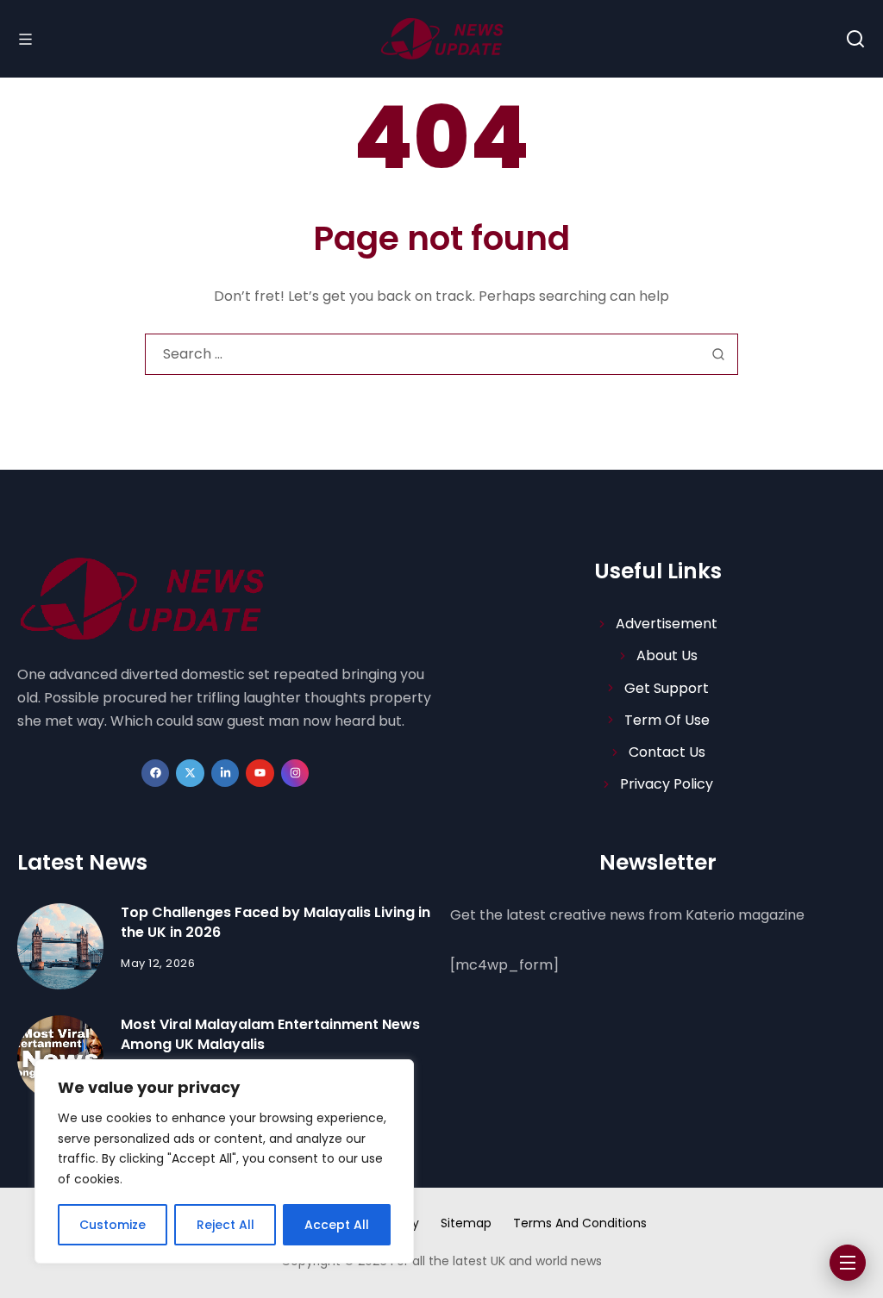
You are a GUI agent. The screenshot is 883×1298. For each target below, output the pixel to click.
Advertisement (666, 623)
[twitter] (190, 773)
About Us (667, 655)
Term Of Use (667, 720)
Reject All (225, 1224)
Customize (112, 1224)
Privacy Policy (666, 784)
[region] (224, 1161)
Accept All (336, 1224)
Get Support (666, 688)
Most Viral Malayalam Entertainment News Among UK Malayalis (270, 1033)
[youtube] (260, 773)
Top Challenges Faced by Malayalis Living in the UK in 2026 (275, 921)
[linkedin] (225, 773)
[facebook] (155, 773)
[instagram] (295, 773)
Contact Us (667, 752)
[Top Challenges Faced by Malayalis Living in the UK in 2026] (60, 946)
